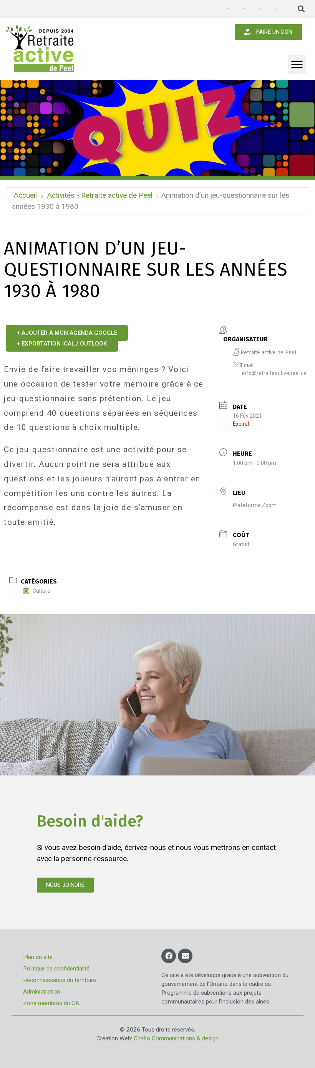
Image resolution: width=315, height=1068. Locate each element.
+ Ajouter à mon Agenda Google (67, 332)
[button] (301, 9)
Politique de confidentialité (56, 968)
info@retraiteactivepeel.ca (274, 373)
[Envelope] (185, 956)
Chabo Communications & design (176, 1038)
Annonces (228, 9)
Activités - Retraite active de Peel (100, 195)
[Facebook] (168, 956)
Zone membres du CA (51, 1003)
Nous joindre (276, 8)
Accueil (25, 195)
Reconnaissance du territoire (59, 980)
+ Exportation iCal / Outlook (62, 343)
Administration (41, 991)
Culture (41, 591)
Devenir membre (260, 8)
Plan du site (38, 957)
